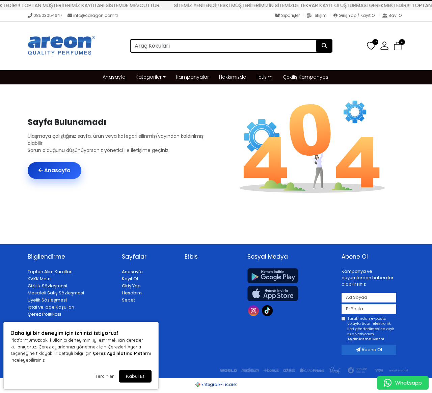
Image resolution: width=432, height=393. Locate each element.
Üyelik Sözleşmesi (47, 300)
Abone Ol (371, 349)
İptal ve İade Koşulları (51, 307)
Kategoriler (149, 77)
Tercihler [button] (104, 376)
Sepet (128, 300)
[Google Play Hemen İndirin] (290, 275)
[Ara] (324, 46)
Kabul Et (135, 376)
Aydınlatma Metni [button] (365, 339)
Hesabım (132, 293)
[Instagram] (254, 310)
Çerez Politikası (44, 314)
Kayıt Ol (130, 279)
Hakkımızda (232, 77)
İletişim (320, 15)
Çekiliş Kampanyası (306, 77)
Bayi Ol (395, 15)
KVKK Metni (40, 279)
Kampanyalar (192, 77)
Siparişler (290, 15)
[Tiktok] (268, 310)
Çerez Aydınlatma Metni (119, 353)
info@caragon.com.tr (95, 15)
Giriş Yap (131, 286)
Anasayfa (114, 77)
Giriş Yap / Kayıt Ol (357, 15)
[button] (398, 46)
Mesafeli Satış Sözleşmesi (56, 293)
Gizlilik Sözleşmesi (47, 286)
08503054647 (47, 15)
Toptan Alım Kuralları (50, 271)
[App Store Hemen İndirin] (290, 293)
